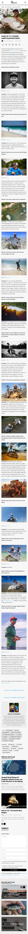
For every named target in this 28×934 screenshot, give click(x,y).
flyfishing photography (15, 736)
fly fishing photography (8, 734)
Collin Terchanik (8, 40)
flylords (4, 738)
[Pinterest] (9, 44)
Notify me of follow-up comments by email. (13, 866)
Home (2, 7)
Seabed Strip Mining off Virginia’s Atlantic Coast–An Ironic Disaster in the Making (12, 779)
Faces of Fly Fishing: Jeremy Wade (14, 697)
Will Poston (12, 783)
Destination (11, 744)
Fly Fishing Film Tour (8, 600)
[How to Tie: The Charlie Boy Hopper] (14, 800)
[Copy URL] (19, 44)
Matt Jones (7, 139)
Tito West (7, 177)
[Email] (16, 44)
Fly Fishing (8, 7)
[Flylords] (13, 2)
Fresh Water (6, 748)
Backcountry (17, 7)
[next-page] (5, 824)
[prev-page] (2, 824)
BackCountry (9, 730)
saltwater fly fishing (7, 740)
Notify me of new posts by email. (10, 867)
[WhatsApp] (12, 44)
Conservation (5, 732)
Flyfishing (4, 736)
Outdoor (16, 750)
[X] (6, 44)
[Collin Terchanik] (2, 41)
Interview (20, 748)
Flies (2, 814)
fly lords (18, 734)
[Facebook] (2, 44)
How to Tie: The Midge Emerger (14, 924)
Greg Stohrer (8, 814)
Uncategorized (6, 752)
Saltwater (13, 748)
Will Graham (7, 652)
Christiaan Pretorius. (15, 50)
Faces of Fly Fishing (16, 732)
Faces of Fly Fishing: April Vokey (14, 690)
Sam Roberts (7, 90)
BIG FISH (16, 730)
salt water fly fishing (14, 738)
